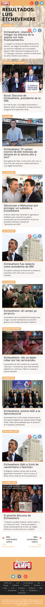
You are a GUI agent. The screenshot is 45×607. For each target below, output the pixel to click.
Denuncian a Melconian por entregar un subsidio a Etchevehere (21, 208)
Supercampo (5, 3)
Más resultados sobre (9, 541)
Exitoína (16, 585)
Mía (40, 588)
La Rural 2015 (9, 482)
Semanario (12, 590)
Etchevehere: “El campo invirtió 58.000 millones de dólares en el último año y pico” (20, 153)
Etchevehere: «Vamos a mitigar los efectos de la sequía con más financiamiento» (19, 36)
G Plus (32, 3)
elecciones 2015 (10, 431)
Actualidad (8, 282)
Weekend (22, 593)
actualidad (8, 172)
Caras (5, 588)
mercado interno (11, 329)
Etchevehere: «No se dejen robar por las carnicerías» (20, 359)
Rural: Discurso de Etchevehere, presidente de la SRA (22, 98)
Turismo (26, 585)
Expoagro (8, 25)
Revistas (37, 585)
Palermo (7, 116)
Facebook (37, 3)
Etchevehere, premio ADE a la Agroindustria (22, 412)
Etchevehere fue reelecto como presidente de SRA (19, 265)
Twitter (42, 3)
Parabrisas (33, 590)
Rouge (6, 585)
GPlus (30, 30)
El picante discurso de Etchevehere (17, 517)
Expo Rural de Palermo (14, 62)
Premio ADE (8, 378)
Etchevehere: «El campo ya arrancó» (20, 312)
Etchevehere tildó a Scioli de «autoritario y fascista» (21, 465)
